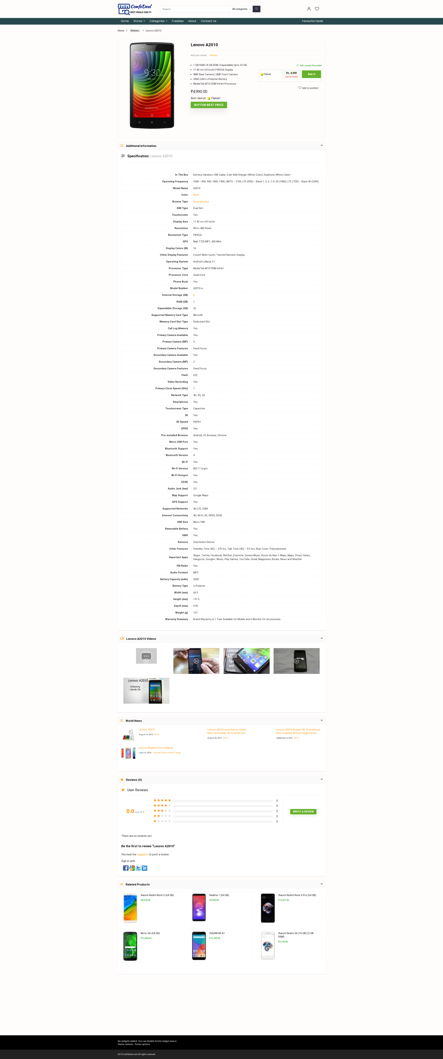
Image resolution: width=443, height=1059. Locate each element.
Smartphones (201, 201)
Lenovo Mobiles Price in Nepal (156, 747)
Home (125, 21)
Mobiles (135, 30)
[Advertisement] (221, 1009)
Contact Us (208, 21)
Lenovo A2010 (147, 729)
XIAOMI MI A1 (217, 933)
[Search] (256, 9)
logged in (143, 854)
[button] (126, 867)
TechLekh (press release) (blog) (167, 753)
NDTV (157, 734)
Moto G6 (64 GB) (150, 933)
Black (196, 194)
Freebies (178, 21)
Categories (157, 21)
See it (311, 74)
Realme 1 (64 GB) (219, 895)
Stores (137, 21)
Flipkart (267, 74)
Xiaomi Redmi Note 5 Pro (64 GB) (297, 895)
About (192, 21)
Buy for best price (209, 105)
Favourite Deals (312, 21)
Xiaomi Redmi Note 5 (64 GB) (157, 895)
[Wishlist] (317, 9)
